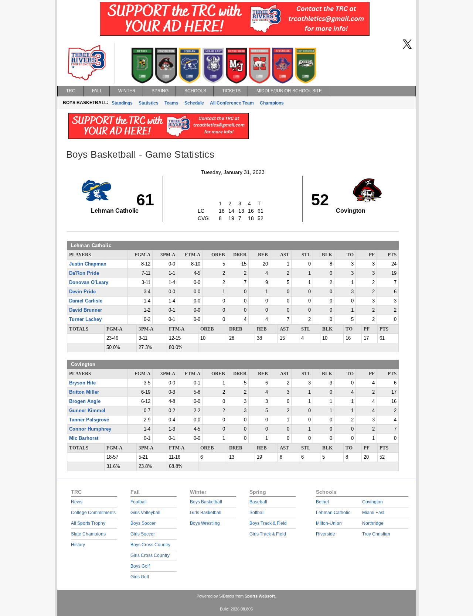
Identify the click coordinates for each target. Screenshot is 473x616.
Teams (171, 103)
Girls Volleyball (145, 512)
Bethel (322, 501)
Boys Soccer (143, 523)
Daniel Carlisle (85, 301)
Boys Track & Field (268, 523)
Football (138, 501)
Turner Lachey (85, 319)
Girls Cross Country (150, 555)
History (78, 544)
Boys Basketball (206, 501)
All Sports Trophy (88, 523)
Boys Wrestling (205, 523)
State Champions (88, 534)
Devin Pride (82, 291)
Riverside (325, 534)
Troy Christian (376, 534)
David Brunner (85, 310)
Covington (372, 501)
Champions (272, 103)
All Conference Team (232, 103)
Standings (122, 103)
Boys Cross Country (150, 544)
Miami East (373, 512)
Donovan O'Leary (88, 282)
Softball (257, 512)
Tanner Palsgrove (89, 419)
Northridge (373, 523)
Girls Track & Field (267, 534)
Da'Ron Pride (84, 273)
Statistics (149, 103)
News (76, 501)
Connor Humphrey (90, 429)
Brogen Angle (85, 401)
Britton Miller (84, 392)
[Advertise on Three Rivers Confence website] (235, 34)
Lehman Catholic (333, 512)
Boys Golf (140, 566)
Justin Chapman (87, 264)
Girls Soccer (142, 534)
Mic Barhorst (83, 438)
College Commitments (93, 512)
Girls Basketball (205, 512)
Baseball (258, 501)
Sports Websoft (260, 596)
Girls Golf (139, 576)
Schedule (194, 103)
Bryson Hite (82, 383)
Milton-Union (329, 523)
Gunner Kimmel (87, 410)
